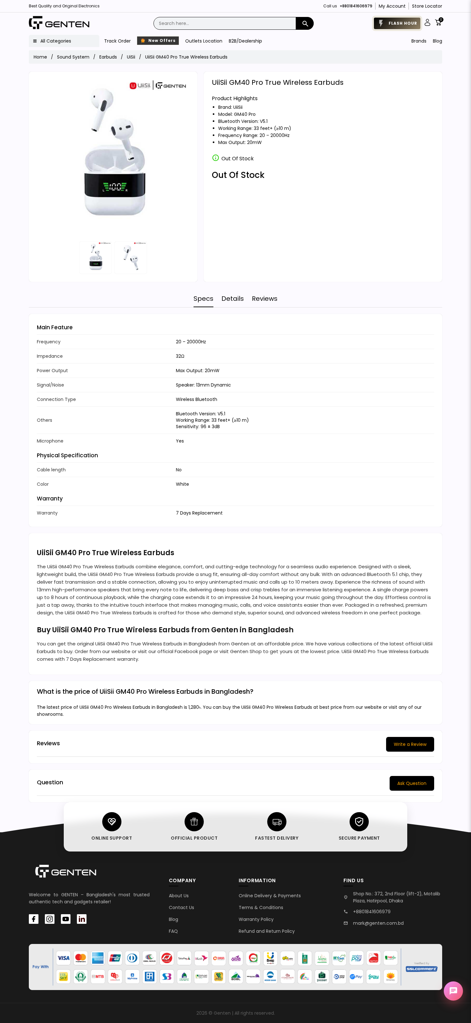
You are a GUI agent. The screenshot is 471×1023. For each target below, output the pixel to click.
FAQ (173, 931)
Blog (437, 41)
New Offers (161, 40)
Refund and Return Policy (267, 931)
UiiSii (238, 107)
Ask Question (411, 783)
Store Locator (427, 6)
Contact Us (181, 907)
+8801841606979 (372, 911)
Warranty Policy (256, 919)
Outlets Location (203, 41)
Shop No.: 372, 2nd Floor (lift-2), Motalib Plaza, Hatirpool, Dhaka (396, 897)
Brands (418, 41)
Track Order (117, 41)
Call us (347, 6)
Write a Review (410, 744)
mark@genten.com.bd (378, 923)
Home (40, 57)
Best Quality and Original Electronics (64, 6)
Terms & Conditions (261, 907)
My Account (392, 6)
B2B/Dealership (245, 41)
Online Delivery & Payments (270, 895)
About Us (179, 895)
